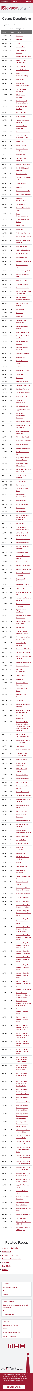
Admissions (7, 1291)
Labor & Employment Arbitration (23, 717)
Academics (6, 1251)
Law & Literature (21, 811)
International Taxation (23, 649)
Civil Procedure (21, 66)
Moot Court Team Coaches (22, 343)
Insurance (19, 313)
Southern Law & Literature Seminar (22, 102)
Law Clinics (6, 1266)
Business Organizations (21, 199)
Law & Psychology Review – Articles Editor (22, 1011)
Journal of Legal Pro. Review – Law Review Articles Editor (23, 945)
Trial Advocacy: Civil (23, 271)
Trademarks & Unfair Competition (23, 605)
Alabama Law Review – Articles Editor (23, 1143)
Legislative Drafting (22, 585)
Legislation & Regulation (20, 580)
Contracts (19, 36)
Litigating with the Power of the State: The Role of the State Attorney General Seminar (23, 726)
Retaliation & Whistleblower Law (22, 735)
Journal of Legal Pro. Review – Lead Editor (23, 952)
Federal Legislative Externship (22, 547)
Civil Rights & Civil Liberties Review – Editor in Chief (22, 1124)
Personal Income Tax (23, 191)
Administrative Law (22, 353)
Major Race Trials (22, 836)
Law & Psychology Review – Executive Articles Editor (22, 1035)
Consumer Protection (23, 132)
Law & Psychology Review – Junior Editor (23, 982)
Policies (5, 1269)
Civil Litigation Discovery (21, 90)
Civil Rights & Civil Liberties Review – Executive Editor (22, 1108)
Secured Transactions (23, 261)
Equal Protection (21, 174)
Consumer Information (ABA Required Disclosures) (15, 1306)
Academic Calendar (10, 1248)
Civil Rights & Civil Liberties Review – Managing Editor (22, 1116)
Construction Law (22, 552)
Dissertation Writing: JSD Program (23, 1229)
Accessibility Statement (10, 1287)
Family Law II (20, 627)
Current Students (8, 1315)
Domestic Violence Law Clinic (22, 1198)
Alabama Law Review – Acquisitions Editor (23, 1162)
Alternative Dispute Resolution (22, 432)
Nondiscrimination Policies (12, 1332)
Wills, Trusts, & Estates (23, 195)
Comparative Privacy (23, 164)
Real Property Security (23, 332)
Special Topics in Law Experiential (23, 622)
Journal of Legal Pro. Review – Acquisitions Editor (23, 913)
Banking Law (20, 508)
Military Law (20, 141)
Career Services (8, 1301)
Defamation (20, 79)
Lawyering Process (22, 370)
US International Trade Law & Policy (23, 638)
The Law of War (21, 204)
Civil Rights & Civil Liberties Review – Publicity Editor (22, 1083)
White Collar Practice (23, 437)
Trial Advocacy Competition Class (22, 136)
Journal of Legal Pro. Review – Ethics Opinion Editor (23, 929)
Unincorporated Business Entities (22, 632)
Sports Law (20, 746)
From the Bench (21, 759)
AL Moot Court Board (23, 393)
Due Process (20, 155)
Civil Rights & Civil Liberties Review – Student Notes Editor (23, 1100)
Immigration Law (21, 246)
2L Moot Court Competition (21, 321)
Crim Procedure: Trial (23, 750)
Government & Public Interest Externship (23, 889)
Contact (5, 1311)
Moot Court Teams (22, 406)
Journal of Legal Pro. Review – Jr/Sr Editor (23, 906)
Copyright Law (21, 500)
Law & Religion (21, 485)
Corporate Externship (23, 894)
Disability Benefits (22, 254)
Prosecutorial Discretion (20, 871)
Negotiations (20, 116)
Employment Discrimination (21, 496)
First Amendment (22, 444)
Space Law (20, 226)
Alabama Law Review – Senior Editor (23, 1137)
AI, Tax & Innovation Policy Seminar (22, 534)
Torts (18, 43)
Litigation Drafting (22, 843)
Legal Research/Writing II (22, 215)
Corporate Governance (23, 441)
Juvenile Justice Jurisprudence (21, 754)
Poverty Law (20, 679)
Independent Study (22, 775)
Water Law (19, 374)
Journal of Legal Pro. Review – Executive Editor (23, 959)
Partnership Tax (21, 782)
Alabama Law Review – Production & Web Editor (23, 1149)
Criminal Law (20, 47)
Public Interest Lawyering (21, 816)
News (5, 1329)
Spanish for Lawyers (23, 821)
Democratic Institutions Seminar (23, 84)
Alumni (5, 1295)
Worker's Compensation (21, 401)
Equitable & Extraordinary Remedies (20, 415)
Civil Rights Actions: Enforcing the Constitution (22, 517)
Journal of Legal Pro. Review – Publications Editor (23, 937)
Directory (6, 1321)
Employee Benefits (22, 543)
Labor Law (19, 317)
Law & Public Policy (22, 901)
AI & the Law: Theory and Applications (23, 711)
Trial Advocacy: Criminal (21, 52)
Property (19, 39)
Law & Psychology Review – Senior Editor (23, 988)
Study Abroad (20, 675)
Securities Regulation (23, 448)
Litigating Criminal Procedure (22, 684)
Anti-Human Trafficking (20, 848)
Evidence (19, 187)
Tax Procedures (21, 183)
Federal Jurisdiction (22, 288)
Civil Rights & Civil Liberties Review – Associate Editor (22, 1059)
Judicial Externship (22, 897)
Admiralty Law (21, 367)
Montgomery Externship (20, 96)
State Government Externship (22, 349)
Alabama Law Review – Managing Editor (23, 1174)
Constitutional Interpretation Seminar (23, 831)
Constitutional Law (22, 70)
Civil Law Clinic (21, 1218)
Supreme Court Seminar (21, 159)
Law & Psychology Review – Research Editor (22, 1019)
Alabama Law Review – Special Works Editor (23, 1157)
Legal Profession (21, 257)
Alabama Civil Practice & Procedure (23, 179)
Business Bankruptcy (23, 565)
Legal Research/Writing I (22, 75)
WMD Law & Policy (22, 866)
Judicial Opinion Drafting (21, 476)
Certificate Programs (10, 1255)
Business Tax (20, 853)
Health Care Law (21, 396)
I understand (14, 1387)
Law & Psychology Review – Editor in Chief (22, 1051)
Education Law (21, 512)
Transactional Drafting (23, 796)
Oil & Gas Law (20, 113)
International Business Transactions (23, 292)
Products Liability (22, 382)
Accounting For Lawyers (21, 644)
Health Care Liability (23, 792)
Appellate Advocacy (23, 410)
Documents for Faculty (10, 1325)
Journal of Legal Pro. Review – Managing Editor (23, 967)
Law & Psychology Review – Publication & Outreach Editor (23, 995)
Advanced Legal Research (21, 127)
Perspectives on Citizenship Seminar (23, 298)
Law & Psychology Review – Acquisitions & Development (23, 1003)
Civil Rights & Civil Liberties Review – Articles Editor (22, 1075)
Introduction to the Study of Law (22, 465)
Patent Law (20, 863)
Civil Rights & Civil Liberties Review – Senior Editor (22, 1067)
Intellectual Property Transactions (23, 741)
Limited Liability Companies (21, 764)
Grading (5, 1262)
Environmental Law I (23, 421)
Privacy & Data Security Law (21, 61)
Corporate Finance (22, 666)
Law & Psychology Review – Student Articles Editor (22, 1027)
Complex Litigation (22, 284)
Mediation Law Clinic (23, 1214)
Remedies (19, 378)
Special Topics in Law (23, 539)
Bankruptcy (20, 523)
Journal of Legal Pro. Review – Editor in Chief (23, 975)
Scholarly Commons (9, 1336)
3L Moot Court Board (23, 250)
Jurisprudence (21, 481)
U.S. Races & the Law (23, 233)
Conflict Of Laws (21, 280)
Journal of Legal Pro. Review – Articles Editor (23, 921)
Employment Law (21, 145)
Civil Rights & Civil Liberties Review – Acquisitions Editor (22, 1091)
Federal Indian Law (22, 562)
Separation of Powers (23, 652)
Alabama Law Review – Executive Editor (23, 1168)
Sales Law (19, 700)
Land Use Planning (22, 389)
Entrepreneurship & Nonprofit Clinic (22, 1204)
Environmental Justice (23, 237)
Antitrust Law (20, 357)
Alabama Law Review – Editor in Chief (23, 1180)
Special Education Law (23, 569)
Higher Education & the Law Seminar (22, 459)
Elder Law (19, 229)
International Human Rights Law (23, 806)
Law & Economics (22, 504)
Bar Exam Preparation (23, 57)
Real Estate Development (20, 670)
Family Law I (20, 309)
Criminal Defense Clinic (11, 1258)
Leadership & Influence (23, 662)
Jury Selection (21, 840)
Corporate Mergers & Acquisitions (23, 426)
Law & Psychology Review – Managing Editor (22, 1043)
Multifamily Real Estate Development (23, 617)
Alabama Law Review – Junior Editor (23, 1131)
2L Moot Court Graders (23, 385)
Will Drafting (20, 588)
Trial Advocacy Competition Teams (22, 528)
